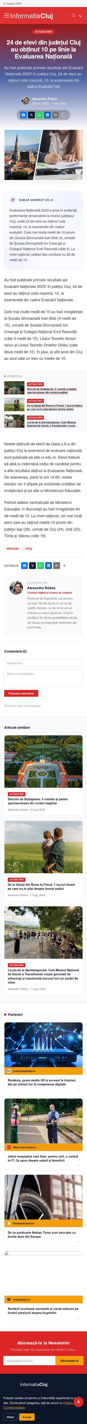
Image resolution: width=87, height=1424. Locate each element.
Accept (27, 1417)
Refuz (10, 1417)
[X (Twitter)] (31, 115)
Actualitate (43, 32)
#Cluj (29, 548)
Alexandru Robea (44, 99)
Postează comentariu (21, 693)
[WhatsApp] (39, 115)
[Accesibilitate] (78, 1402)
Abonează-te (69, 1360)
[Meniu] (6, 15)
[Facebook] (23, 115)
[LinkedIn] (47, 115)
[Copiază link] (63, 115)
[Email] (55, 115)
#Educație (13, 548)
